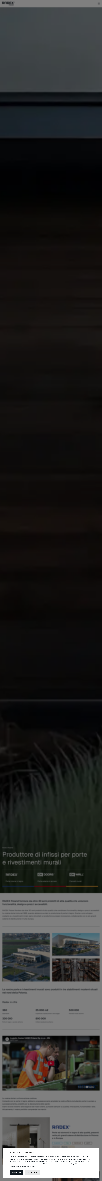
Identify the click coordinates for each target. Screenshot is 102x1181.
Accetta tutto (16, 1172)
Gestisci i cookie (32, 1172)
